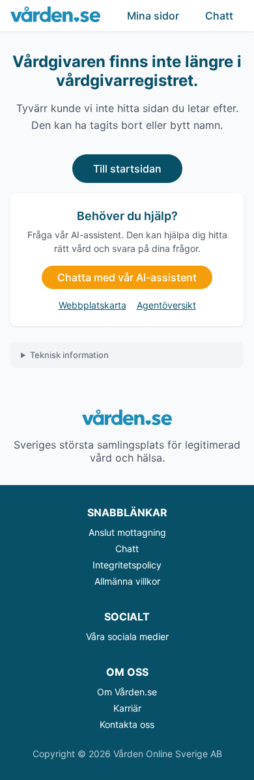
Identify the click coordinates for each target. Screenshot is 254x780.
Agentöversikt (166, 305)
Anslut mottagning (127, 532)
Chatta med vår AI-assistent (127, 277)
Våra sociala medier (127, 636)
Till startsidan (127, 168)
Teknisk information (69, 355)
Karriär (127, 708)
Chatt (219, 15)
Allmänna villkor (127, 581)
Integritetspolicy (127, 564)
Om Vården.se (127, 691)
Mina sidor (153, 15)
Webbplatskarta (92, 305)
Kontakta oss (127, 724)
